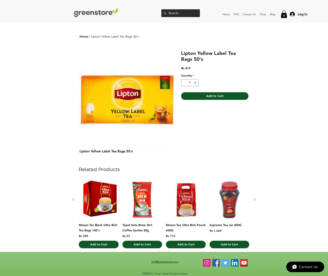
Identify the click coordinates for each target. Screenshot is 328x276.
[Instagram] (207, 263)
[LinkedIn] (234, 263)
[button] (284, 14)
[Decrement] (184, 82)
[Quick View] (99, 200)
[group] (164, 214)
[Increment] (195, 82)
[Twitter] (225, 263)
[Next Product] (254, 199)
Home (84, 36)
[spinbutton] (189, 82)
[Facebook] (216, 263)
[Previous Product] (73, 199)
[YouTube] (244, 263)
